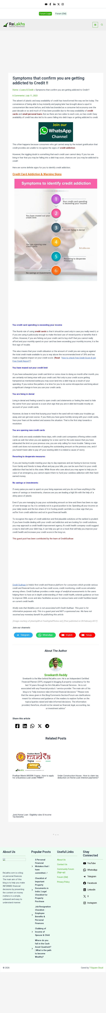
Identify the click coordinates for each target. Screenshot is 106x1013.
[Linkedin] (54, 4)
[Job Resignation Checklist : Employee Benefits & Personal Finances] (41, 915)
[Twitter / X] (58, 4)
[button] (45, 14)
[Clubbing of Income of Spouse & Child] (41, 932)
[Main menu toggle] (95, 25)
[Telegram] (47, 726)
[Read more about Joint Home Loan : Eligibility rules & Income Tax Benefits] (33, 798)
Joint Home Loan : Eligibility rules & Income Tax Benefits (32, 816)
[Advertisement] (55, 52)
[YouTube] (46, 4)
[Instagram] (62, 4)
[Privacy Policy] (63, 882)
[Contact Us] (62, 864)
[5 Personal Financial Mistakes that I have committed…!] (41, 866)
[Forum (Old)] (62, 877)
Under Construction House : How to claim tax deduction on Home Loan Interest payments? (78, 776)
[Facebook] (50, 4)
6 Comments (18, 95)
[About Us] (61, 859)
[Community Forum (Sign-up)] (67, 870)
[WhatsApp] (32, 726)
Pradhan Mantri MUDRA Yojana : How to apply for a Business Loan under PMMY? (33, 776)
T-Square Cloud (96, 967)
